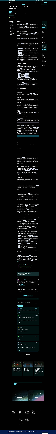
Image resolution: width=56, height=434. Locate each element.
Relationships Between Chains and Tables (24, 123)
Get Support (42, 0)
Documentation (26, 418)
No (37, 291)
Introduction (19, 21)
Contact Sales (45, 0)
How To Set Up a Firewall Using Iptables (22, 264)
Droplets (19, 413)
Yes (35, 291)
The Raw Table (19, 110)
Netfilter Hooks (11, 24)
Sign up (43, 27)
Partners (13, 411)
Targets (18, 189)
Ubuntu (43, 32)
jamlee (20, 342)
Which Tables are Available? (21, 88)
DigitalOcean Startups (27, 411)
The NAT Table (19, 97)
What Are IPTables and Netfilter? (22, 31)
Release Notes (26, 419)
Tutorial (21, 284)
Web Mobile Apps (33, 413)
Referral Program (13, 412)
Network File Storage (21, 420)
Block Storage (20, 419)
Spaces (19, 418)
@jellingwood (19, 344)
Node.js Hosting (33, 412)
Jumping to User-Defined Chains (22, 202)
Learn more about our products (21, 274)
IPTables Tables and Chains (21, 63)
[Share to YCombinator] (29, 13)
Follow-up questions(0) (30, 295)
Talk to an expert (44, 42)
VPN (32, 410)
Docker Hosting (33, 411)
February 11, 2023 (21, 343)
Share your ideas (40, 410)
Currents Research (27, 410)
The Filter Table (19, 92)
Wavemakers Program (27, 412)
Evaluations (20, 411)
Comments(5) (24, 295)
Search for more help (35, 289)
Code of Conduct (27, 420)
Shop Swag (26, 421)
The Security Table (20, 118)
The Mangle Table (19, 102)
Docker (43, 38)
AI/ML (42, 31)
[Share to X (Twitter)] (25, 13)
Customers (13, 410)
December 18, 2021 (21, 327)
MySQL (43, 37)
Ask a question (30, 289)
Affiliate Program (13, 413)
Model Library (20, 412)
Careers (40, 0)
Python (43, 36)
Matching (18, 181)
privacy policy (22, 431)
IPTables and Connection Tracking (23, 217)
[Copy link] (30, 13)
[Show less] (37, 308)
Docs (38, 0)
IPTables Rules (19, 177)
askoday (20, 315)
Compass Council (27, 413)
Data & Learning (20, 410)
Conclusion (11, 34)
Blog (36, 0)
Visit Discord (44, 49)
